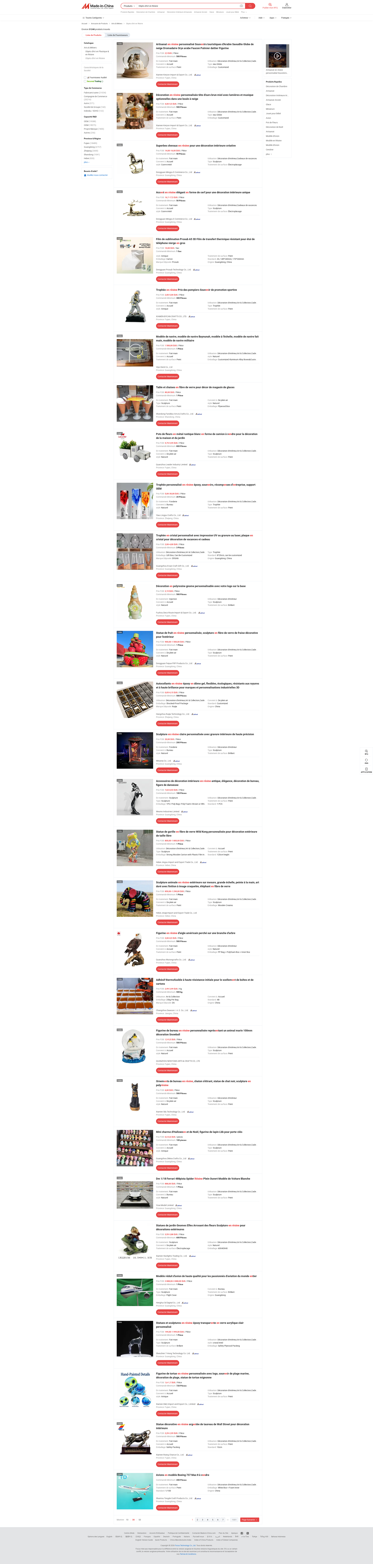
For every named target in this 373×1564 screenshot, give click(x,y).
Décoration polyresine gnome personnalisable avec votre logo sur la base (201, 586)
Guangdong (92, 147)
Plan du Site (223, 1533)
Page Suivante (248, 1519)
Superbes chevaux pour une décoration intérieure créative (196, 145)
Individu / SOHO (94, 110)
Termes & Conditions (188, 1554)
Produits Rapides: (127, 12)
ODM (90, 125)
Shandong (92, 154)
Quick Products (161, 1540)
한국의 (209, 1536)
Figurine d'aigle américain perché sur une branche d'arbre (195, 933)
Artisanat (161, 12)
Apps (272, 17)
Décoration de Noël (274, 127)
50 (140, 1519)
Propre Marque (94, 128)
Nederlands (227, 1536)
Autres (89, 132)
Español (157, 1536)
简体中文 (118, 1536)
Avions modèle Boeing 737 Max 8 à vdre (182, 1474)
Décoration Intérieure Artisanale (179, 12)
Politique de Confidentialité (178, 1533)
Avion (268, 118)
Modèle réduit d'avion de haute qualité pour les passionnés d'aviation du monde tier (206, 1276)
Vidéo (119, 43)
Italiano (187, 1536)
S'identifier (286, 7)
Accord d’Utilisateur (157, 1533)
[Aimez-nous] (242, 1533)
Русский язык (198, 1536)
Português (177, 1536)
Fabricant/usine (95, 92)
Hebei (89, 158)
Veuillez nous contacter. (97, 175)
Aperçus (234, 1533)
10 (127, 1519)
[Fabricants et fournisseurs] (97, 6)
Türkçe (254, 1536)
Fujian (90, 143)
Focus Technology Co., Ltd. (185, 1545)
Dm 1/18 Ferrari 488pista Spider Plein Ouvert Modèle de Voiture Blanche (203, 1178)
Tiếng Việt (264, 1536)
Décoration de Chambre (145, 12)
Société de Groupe (95, 107)
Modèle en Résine (273, 140)
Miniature (220, 12)
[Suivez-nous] (248, 1533)
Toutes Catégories (94, 17)
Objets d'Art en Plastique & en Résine (97, 53)
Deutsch (166, 1536)
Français (147, 1536)
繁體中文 (128, 1536)
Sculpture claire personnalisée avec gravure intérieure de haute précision (205, 734)
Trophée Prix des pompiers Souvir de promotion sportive (196, 289)
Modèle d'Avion (272, 136)
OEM (90, 121)
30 (133, 1520)
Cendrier (269, 149)
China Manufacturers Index (180, 1540)
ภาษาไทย (245, 1536)
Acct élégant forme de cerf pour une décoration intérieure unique (203, 192)
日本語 (138, 1536)
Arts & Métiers (90, 47)
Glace (212, 12)
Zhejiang (91, 150)
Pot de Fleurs (272, 122)
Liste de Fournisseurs (118, 35)
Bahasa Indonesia (278, 1536)
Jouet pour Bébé (232, 12)
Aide (260, 17)
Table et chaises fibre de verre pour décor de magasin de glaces (195, 387)
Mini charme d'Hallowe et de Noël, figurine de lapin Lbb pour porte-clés (199, 1131)
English (109, 1536)
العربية (217, 1536)
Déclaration (141, 1533)
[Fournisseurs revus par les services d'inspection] (97, 77)
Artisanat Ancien (200, 12)
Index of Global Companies (227, 1540)
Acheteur (244, 17)
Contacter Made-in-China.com (204, 1533)
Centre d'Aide (129, 1533)
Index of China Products (203, 1540)
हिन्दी (236, 1536)
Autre (89, 103)
